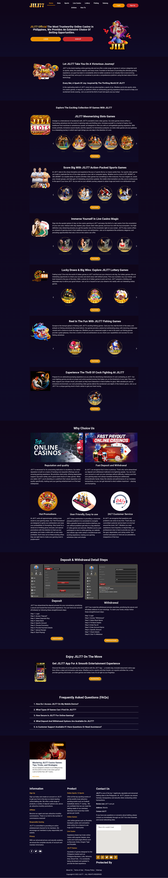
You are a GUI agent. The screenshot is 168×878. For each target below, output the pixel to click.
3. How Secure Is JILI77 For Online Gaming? (54, 715)
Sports (66, 3)
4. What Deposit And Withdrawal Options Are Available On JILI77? (64, 721)
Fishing (96, 3)
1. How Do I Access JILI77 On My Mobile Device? (56, 704)
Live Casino (77, 3)
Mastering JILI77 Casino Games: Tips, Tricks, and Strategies (47, 763)
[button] (53, 144)
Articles (74, 8)
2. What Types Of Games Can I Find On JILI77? (55, 710)
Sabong (105, 3)
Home (51, 3)
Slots (59, 3)
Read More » (36, 776)
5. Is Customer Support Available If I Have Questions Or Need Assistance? (68, 727)
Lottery (87, 3)
